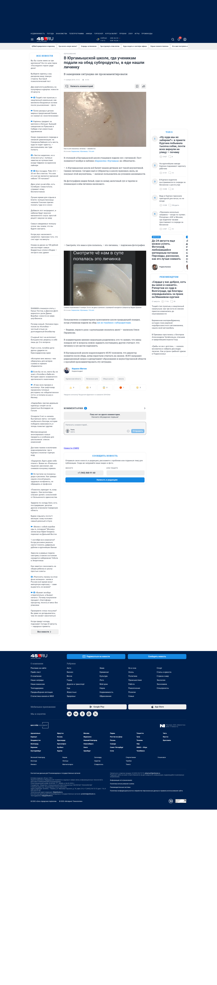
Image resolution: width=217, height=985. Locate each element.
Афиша (89, 34)
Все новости (44, 55)
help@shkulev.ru (47, 796)
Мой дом (104, 684)
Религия (132, 692)
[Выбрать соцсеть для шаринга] (143, 86)
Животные (71, 692)
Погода (50, 34)
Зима (102, 668)
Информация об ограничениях (121, 780)
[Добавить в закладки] (137, 86)
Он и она (132, 668)
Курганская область (73, 379)
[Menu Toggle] (32, 39)
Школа (121, 379)
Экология (161, 680)
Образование (105, 696)
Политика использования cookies (122, 784)
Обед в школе (108, 379)
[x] (95, 713)
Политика (132, 676)
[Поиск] (173, 39)
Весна (69, 676)
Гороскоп (98, 34)
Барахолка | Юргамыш (106, 160)
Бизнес (70, 672)
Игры (137, 34)
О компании (36, 676)
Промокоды (147, 34)
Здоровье (71, 696)
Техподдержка (37, 688)
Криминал (104, 672)
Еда (68, 688)
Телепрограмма (76, 34)
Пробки (122, 34)
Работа (131, 684)
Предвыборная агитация (42, 692)
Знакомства (61, 34)
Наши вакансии (38, 684)
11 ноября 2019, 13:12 (72, 80)
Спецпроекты (163, 688)
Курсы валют (111, 34)
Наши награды (37, 680)
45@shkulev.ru (58, 792)
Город (69, 680)
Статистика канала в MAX (42, 696)
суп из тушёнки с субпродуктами (114, 322)
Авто (69, 668)
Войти (73, 432)
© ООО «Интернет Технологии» (71, 801)
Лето (102, 680)
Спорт (159, 668)
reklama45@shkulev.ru (152, 773)
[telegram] (69, 713)
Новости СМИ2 (71, 448)
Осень (131, 672)
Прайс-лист (36, 672)
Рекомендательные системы (120, 787)
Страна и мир (163, 676)
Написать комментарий (81, 86)
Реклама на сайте (38, 668)
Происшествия (135, 680)
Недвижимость (38, 34)
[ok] (82, 713)
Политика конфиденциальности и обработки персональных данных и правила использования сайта (146, 791)
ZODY (130, 34)
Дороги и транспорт (76, 684)
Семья (131, 696)
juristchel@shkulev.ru (88, 794)
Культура (103, 676)
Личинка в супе (92, 379)
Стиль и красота (164, 672)
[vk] (75, 713)
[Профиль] (185, 39)
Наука (102, 688)
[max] (88, 713)
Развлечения (134, 688)
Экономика (162, 684)
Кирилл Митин (79, 368)
